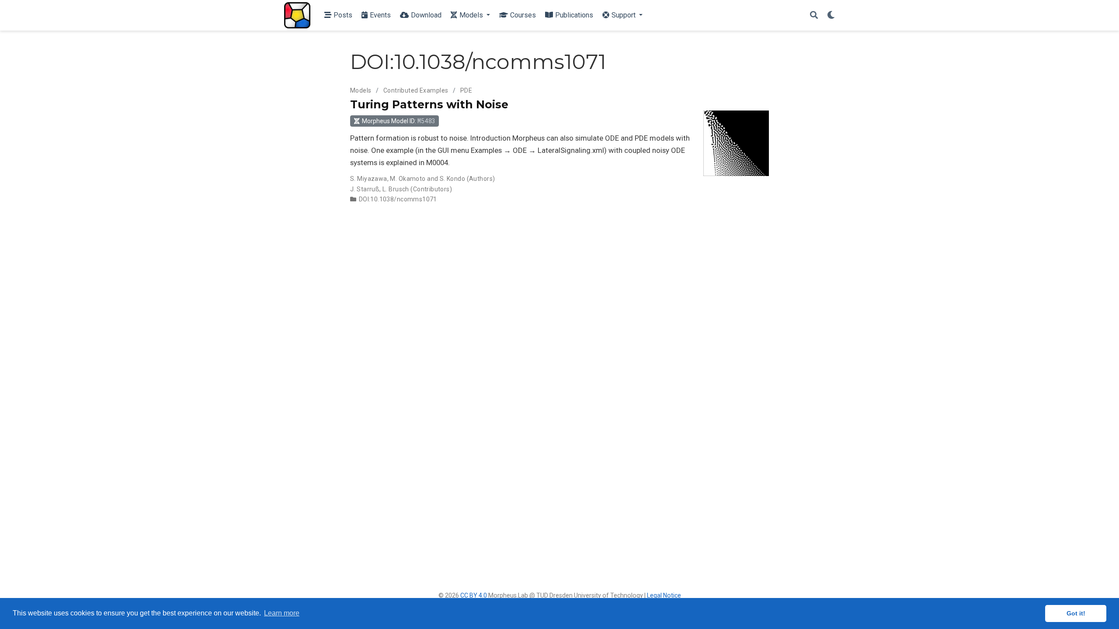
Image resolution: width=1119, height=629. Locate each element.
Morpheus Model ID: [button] (398, 121)
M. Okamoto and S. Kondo (427, 178)
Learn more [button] (281, 613)
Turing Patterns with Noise (429, 104)
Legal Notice (664, 595)
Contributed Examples (415, 90)
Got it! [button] (1076, 613)
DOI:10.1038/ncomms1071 (398, 199)
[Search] (814, 15)
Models (361, 90)
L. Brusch (395, 189)
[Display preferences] (831, 15)
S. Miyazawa (368, 178)
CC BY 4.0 (473, 595)
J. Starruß (364, 189)
